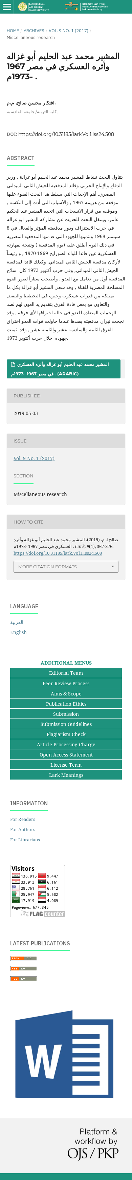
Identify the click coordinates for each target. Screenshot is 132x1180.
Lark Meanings (66, 775)
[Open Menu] (7, 7)
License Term (66, 765)
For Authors (22, 829)
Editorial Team (66, 673)
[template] (66, 1103)
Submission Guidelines (66, 724)
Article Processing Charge (66, 744)
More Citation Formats (47, 566)
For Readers (22, 819)
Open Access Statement (66, 754)
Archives (34, 30)
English (18, 632)
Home (13, 30)
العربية (16, 622)
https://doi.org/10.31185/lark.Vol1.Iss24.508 (66, 134)
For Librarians (25, 840)
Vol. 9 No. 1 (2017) (68, 30)
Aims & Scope (66, 693)
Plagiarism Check (66, 734)
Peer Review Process (66, 683)
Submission (66, 714)
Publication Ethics (66, 704)
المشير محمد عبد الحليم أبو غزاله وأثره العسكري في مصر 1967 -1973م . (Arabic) (60, 368)
